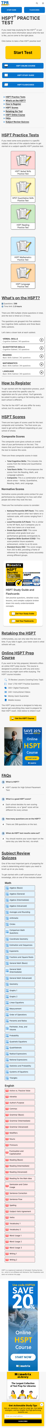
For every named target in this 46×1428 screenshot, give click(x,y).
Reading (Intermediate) (19, 1166)
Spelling (13, 1205)
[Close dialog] (41, 1404)
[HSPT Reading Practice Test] (23, 216)
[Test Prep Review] (5, 3)
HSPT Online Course (25, 66)
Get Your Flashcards (25, 621)
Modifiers (14, 1133)
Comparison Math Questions (17, 931)
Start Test (23, 52)
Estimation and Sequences (21, 945)
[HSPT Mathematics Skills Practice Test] (23, 248)
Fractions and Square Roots (21, 957)
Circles (12, 924)
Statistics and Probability (20, 1066)
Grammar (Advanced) (19, 1127)
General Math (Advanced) (21, 978)
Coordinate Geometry (19, 939)
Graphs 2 (13, 996)
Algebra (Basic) (16, 888)
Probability (14, 1035)
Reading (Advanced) (18, 1172)
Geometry (14, 984)
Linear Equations (17, 1002)
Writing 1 (13, 1254)
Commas (13, 1109)
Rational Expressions (18, 1060)
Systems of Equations (19, 1072)
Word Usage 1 (16, 1236)
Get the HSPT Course (24, 718)
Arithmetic (14, 918)
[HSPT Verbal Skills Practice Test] (23, 162)
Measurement (15, 1009)
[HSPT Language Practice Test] (23, 275)
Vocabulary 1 (15, 1223)
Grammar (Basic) (17, 1115)
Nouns (12, 1139)
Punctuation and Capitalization (16, 1152)
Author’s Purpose (17, 1103)
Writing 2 (13, 1260)
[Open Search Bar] (37, 3)
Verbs (12, 1217)
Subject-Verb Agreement (20, 1211)
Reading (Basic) (16, 1160)
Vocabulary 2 (15, 1229)
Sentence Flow (16, 1199)
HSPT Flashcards (25, 85)
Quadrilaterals (16, 1048)
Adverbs (13, 1097)
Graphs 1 (13, 990)
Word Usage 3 (16, 1248)
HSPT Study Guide (25, 75)
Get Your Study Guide (25, 614)
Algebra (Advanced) (18, 906)
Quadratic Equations (18, 1042)
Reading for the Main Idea (21, 1178)
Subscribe (22, 1421)
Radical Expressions (18, 1054)
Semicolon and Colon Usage (19, 1185)
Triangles (13, 1078)
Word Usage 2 (16, 1241)
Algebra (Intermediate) (19, 900)
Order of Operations (18, 1015)
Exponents (14, 951)
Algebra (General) (17, 894)
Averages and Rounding (20, 912)
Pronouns (14, 1145)
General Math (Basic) (19, 963)
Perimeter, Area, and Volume (18, 1028)
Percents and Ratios (18, 1021)
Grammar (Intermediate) (20, 1121)
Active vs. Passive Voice (20, 1091)
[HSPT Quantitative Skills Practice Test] (23, 189)
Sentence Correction (18, 1193)
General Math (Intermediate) (16, 970)
